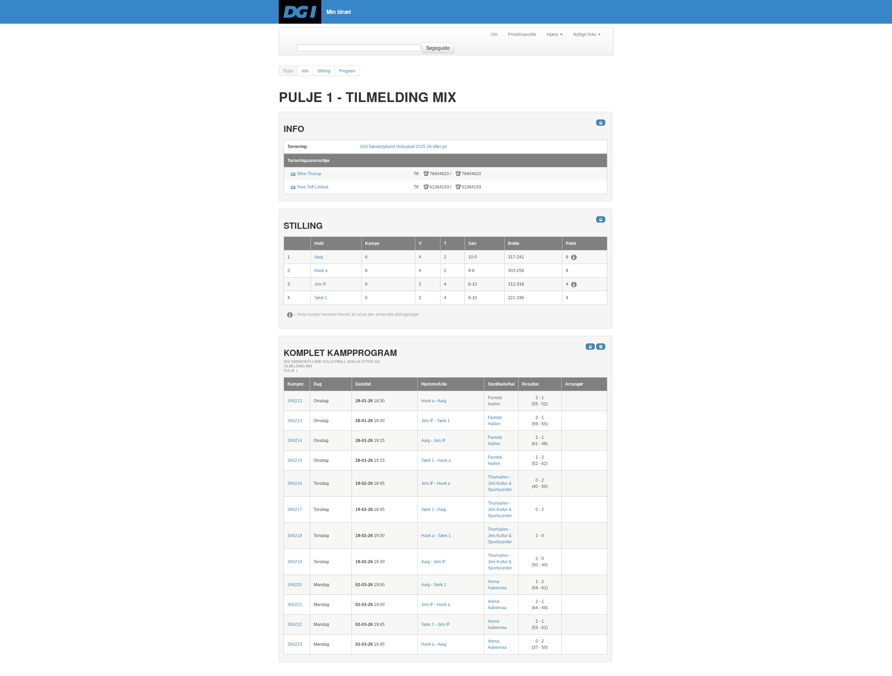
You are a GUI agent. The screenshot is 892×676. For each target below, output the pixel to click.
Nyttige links (585, 34)
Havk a (321, 270)
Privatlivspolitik (522, 34)
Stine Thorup (309, 173)
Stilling (323, 70)
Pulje (288, 70)
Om (494, 34)
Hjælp (553, 34)
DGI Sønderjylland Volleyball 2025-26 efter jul (403, 146)
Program (347, 70)
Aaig (318, 257)
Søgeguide (438, 47)
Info (305, 70)
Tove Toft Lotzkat (312, 187)
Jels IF (320, 284)
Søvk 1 (320, 297)
